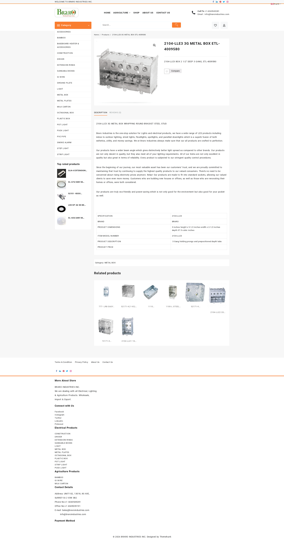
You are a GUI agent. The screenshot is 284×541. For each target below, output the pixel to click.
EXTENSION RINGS (66, 65)
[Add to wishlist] (166, 71)
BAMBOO (61, 38)
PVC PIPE (61, 136)
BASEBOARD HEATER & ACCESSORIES (68, 45)
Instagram (59, 415)
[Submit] (176, 25)
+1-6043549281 (212, 11)
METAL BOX (62, 95)
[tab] (101, 112)
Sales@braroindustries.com (76, 510)
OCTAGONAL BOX (65, 113)
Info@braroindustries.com (217, 14)
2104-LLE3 (177, 216)
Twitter (58, 418)
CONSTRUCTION (65, 53)
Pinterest (59, 424)
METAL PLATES (64, 101)
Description (100, 112)
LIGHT (60, 89)
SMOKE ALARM (64, 142)
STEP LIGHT (63, 148)
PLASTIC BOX (63, 118)
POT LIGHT (62, 124)
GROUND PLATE (64, 83)
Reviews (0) (115, 112)
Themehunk (165, 537)
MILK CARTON (64, 107)
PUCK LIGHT (63, 130)
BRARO (175, 221)
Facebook (59, 412)
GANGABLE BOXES (66, 71)
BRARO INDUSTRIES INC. (133, 537)
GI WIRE (61, 77)
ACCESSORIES (64, 32)
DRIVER (60, 59)
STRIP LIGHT (63, 154)
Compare (175, 71)
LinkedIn (59, 421)
